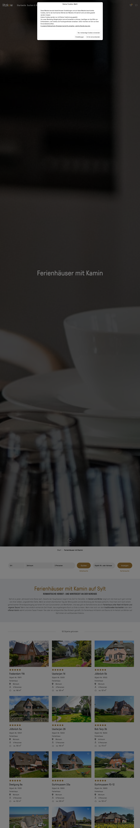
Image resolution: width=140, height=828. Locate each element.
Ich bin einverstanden (93, 37)
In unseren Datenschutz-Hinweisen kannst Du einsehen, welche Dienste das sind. (65, 26)
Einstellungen (79, 37)
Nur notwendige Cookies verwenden (89, 33)
